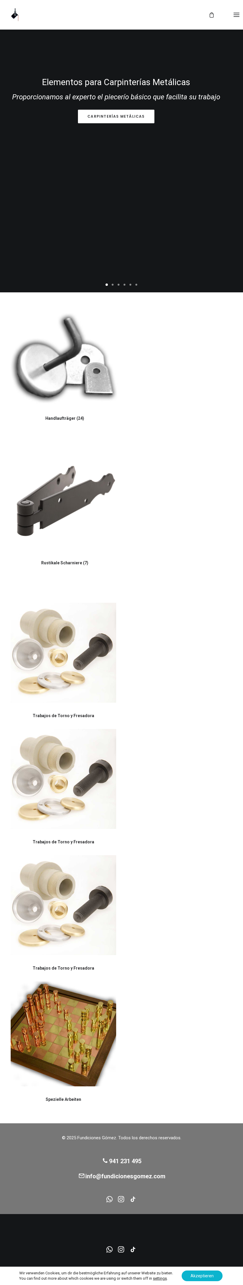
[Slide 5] (130, 284)
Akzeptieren (202, 1275)
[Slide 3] (119, 284)
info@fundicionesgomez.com (125, 1176)
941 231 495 (125, 1161)
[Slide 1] (107, 284)
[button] (236, 15)
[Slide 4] (124, 284)
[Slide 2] (113, 284)
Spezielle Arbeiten (63, 1099)
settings (160, 1278)
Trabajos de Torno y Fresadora (63, 715)
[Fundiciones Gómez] (15, 15)
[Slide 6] (136, 284)
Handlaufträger (64, 418)
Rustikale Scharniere (64, 562)
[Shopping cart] (209, 15)
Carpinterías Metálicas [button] (116, 116)
